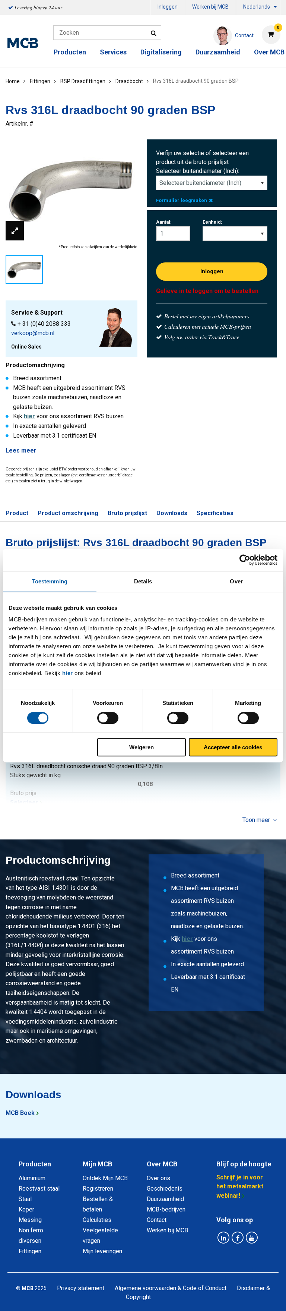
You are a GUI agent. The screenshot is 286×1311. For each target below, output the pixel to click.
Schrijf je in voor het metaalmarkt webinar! (239, 1186)
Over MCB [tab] (162, 1164)
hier (67, 673)
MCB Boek (20, 1112)
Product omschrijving (68, 513)
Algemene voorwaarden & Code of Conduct (170, 1288)
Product (17, 513)
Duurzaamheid (218, 52)
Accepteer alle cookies (233, 747)
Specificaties (215, 513)
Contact (156, 1219)
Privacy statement (80, 1288)
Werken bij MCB (210, 7)
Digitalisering (161, 52)
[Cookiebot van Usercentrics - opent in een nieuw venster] (244, 559)
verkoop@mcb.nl (32, 333)
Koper (26, 1209)
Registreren (98, 1188)
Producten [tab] (35, 1164)
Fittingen (30, 1251)
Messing (30, 1219)
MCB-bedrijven (166, 1209)
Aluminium (32, 1178)
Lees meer (21, 450)
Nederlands (256, 7)
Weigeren (141, 747)
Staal (25, 1199)
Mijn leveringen (102, 1251)
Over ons (158, 1178)
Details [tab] (143, 581)
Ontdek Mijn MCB (105, 1178)
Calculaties (97, 1219)
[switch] (107, 718)
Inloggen (168, 7)
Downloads (171, 513)
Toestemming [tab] (49, 581)
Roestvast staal (39, 1188)
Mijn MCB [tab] (97, 1164)
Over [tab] (236, 581)
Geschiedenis (164, 1188)
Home (13, 81)
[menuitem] (167, 7)
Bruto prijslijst (127, 513)
